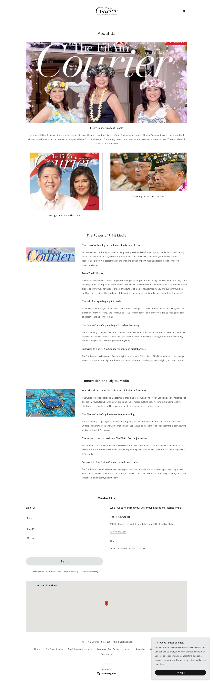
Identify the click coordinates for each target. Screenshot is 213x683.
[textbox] (64, 516)
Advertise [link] (140, 649)
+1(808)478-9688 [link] (118, 531)
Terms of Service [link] (88, 572)
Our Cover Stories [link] (54, 649)
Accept (181, 672)
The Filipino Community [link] (80, 649)
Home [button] (37, 649)
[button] (29, 11)
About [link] (127, 649)
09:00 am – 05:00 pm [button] (132, 548)
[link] (106, 10)
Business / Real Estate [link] (108, 649)
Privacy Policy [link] (73, 572)
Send (65, 561)
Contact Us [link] (106, 654)
